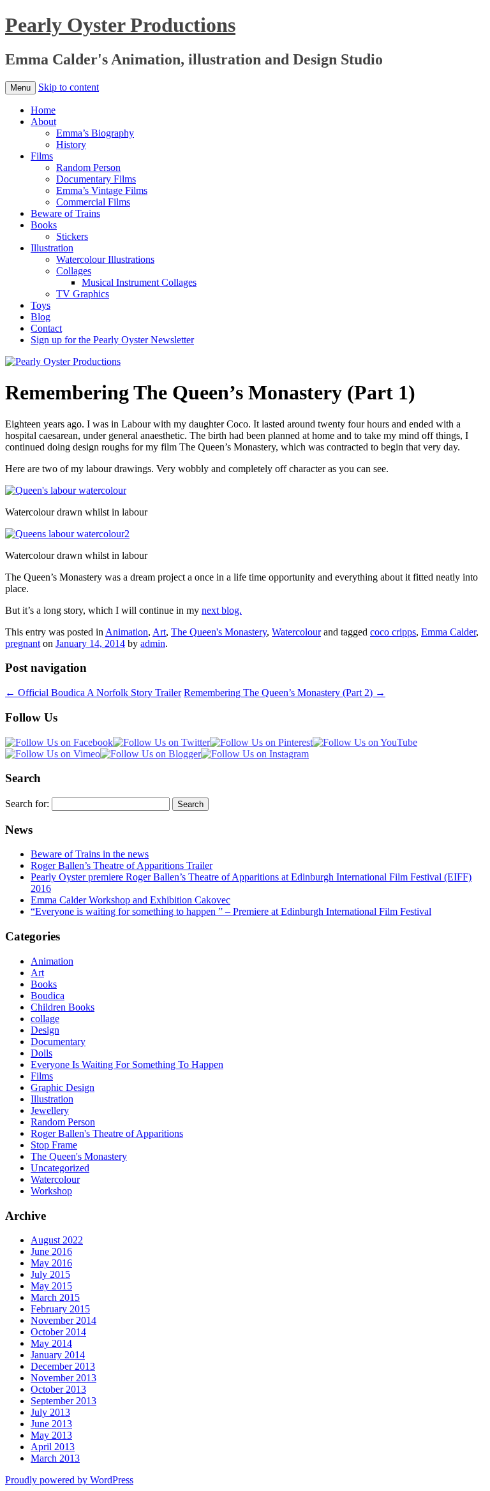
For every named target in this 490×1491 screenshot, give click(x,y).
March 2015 (55, 1297)
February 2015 (60, 1308)
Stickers (72, 236)
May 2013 (51, 1435)
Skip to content (68, 87)
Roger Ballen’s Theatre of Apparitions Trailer (121, 865)
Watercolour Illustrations (105, 259)
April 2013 (53, 1446)
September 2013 (63, 1400)
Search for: (27, 803)
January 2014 (58, 1354)
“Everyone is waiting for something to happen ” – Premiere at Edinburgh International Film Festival (231, 911)
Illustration (52, 247)
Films (42, 156)
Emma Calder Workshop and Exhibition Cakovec (130, 899)
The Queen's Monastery (219, 632)
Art (159, 632)
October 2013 (58, 1389)
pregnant (22, 643)
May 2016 (51, 1262)
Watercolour (296, 632)
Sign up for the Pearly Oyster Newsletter (112, 339)
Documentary (58, 1041)
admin (152, 643)
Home (43, 110)
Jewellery (50, 1110)
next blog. (222, 610)
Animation (126, 632)
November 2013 (63, 1377)
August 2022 (57, 1240)
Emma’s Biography (95, 133)
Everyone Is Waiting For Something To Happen (127, 1064)
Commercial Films (93, 202)
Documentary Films (96, 179)
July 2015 (50, 1274)
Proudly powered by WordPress (69, 1479)
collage (45, 1018)
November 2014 (63, 1320)
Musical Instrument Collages (139, 282)
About (43, 121)
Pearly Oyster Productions (120, 24)
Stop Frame (54, 1144)
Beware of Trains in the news (90, 854)
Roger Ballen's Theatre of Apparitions (107, 1133)
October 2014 (58, 1331)
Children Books (62, 1007)
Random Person (88, 167)
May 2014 (51, 1343)
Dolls (41, 1053)
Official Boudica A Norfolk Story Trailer (93, 692)
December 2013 (63, 1366)
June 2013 (51, 1423)
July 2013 (50, 1412)
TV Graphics (82, 293)
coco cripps (393, 632)
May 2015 (51, 1285)
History (71, 144)
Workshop (51, 1190)
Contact (46, 328)
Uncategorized (60, 1167)
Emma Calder (448, 632)
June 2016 (51, 1251)
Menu (20, 88)
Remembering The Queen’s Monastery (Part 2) (284, 692)
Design (45, 1030)
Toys (40, 305)
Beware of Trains (65, 213)
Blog (40, 316)
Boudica (47, 995)
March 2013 (55, 1458)
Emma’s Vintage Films (101, 190)
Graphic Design (62, 1087)
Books (44, 224)
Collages (73, 270)
